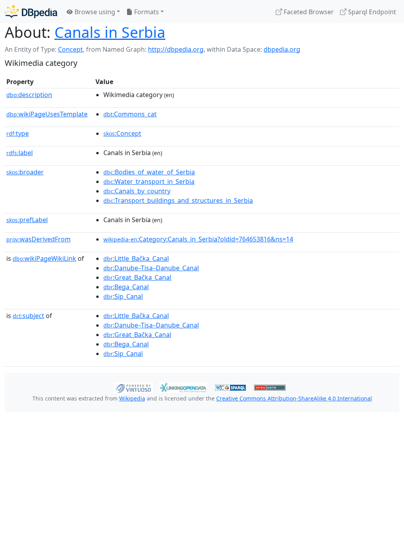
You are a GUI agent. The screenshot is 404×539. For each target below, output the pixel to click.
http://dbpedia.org (176, 49)
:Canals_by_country (136, 191)
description (29, 94)
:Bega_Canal (126, 287)
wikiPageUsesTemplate (47, 114)
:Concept (122, 133)
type (17, 133)
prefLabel (27, 219)
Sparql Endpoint (371, 11)
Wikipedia (132, 398)
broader (25, 172)
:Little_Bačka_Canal (136, 258)
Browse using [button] (94, 11)
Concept (70, 49)
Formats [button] (146, 11)
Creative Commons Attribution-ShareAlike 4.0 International (294, 398)
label (19, 152)
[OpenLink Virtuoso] (133, 387)
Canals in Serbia (109, 32)
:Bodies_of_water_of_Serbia (149, 172)
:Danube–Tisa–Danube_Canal (151, 268)
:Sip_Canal (123, 296)
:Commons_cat (130, 114)
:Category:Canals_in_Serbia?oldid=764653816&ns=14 (198, 239)
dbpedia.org (282, 49)
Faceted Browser (308, 11)
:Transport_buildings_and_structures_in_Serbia (178, 200)
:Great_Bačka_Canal (137, 277)
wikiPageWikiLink (44, 258)
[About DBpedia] (31, 11)
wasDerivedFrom (38, 239)
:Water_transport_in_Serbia (149, 181)
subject (28, 315)
